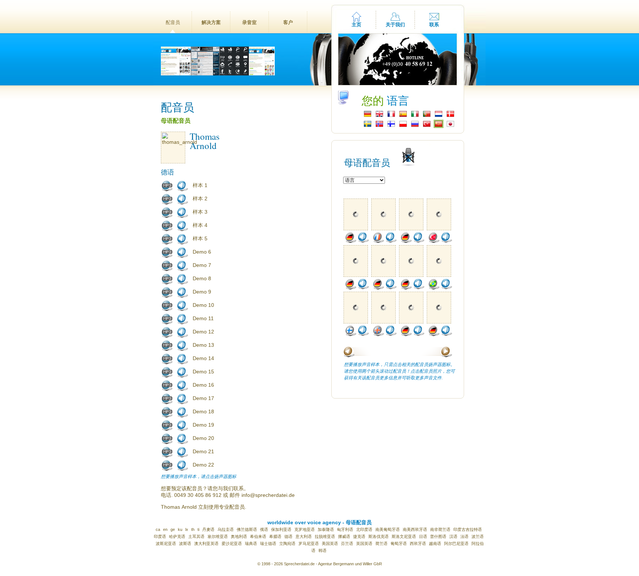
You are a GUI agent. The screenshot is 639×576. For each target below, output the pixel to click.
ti (198, 529)
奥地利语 (239, 536)
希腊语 (275, 536)
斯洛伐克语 (378, 536)
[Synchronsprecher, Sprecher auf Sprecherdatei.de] (367, 116)
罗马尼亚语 (308, 543)
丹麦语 (208, 529)
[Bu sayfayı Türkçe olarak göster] (427, 126)
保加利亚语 (281, 529)
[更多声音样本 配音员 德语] (350, 241)
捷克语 (359, 536)
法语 (464, 536)
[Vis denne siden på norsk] (379, 126)
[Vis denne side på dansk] (450, 116)
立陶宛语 (287, 543)
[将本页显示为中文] (438, 126)
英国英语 (364, 543)
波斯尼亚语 (166, 543)
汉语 (453, 536)
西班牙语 (418, 543)
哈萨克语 (177, 536)
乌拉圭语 (225, 529)
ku (180, 529)
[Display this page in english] (379, 116)
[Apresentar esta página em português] (427, 116)
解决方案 (211, 22)
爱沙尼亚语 (232, 543)
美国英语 (330, 543)
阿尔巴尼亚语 (456, 543)
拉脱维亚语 (325, 536)
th (193, 529)
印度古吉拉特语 (467, 529)
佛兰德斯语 (247, 529)
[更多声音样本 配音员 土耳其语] (434, 241)
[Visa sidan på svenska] (367, 126)
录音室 (249, 22)
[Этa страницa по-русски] (415, 126)
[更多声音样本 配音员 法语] (378, 241)
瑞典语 (251, 543)
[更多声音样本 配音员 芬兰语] (350, 335)
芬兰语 (347, 543)
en (165, 529)
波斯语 (185, 543)
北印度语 (364, 529)
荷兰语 (381, 543)
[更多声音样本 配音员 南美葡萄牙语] (434, 288)
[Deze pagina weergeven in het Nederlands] (438, 116)
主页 (356, 24)
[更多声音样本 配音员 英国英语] (378, 335)
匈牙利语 (345, 529)
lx (186, 529)
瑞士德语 (268, 543)
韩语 (322, 550)
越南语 (435, 543)
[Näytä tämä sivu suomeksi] (391, 126)
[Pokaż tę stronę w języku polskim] (403, 126)
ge (172, 529)
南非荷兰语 (440, 529)
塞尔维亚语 (217, 536)
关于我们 (395, 24)
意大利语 (303, 536)
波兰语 (477, 536)
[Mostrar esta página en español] (403, 116)
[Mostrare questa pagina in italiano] (415, 116)
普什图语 (438, 536)
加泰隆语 (326, 529)
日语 (423, 536)
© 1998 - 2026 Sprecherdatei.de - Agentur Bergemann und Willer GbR (319, 564)
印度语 (160, 536)
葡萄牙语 (398, 543)
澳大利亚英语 (206, 543)
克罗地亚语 (304, 529)
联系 (434, 24)
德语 (288, 536)
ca (158, 529)
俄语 (264, 529)
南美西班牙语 (415, 529)
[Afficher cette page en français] (391, 116)
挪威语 (344, 536)
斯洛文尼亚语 (404, 536)
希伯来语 (258, 536)
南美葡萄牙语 (387, 529)
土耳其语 (196, 536)
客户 (288, 22)
